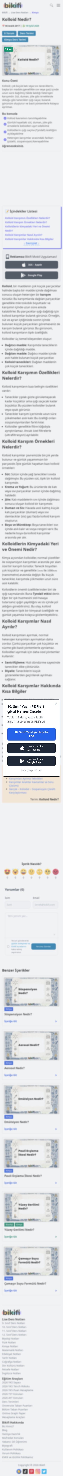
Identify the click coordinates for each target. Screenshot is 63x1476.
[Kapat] (56, 704)
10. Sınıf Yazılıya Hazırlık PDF (31, 734)
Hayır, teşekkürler (31, 770)
